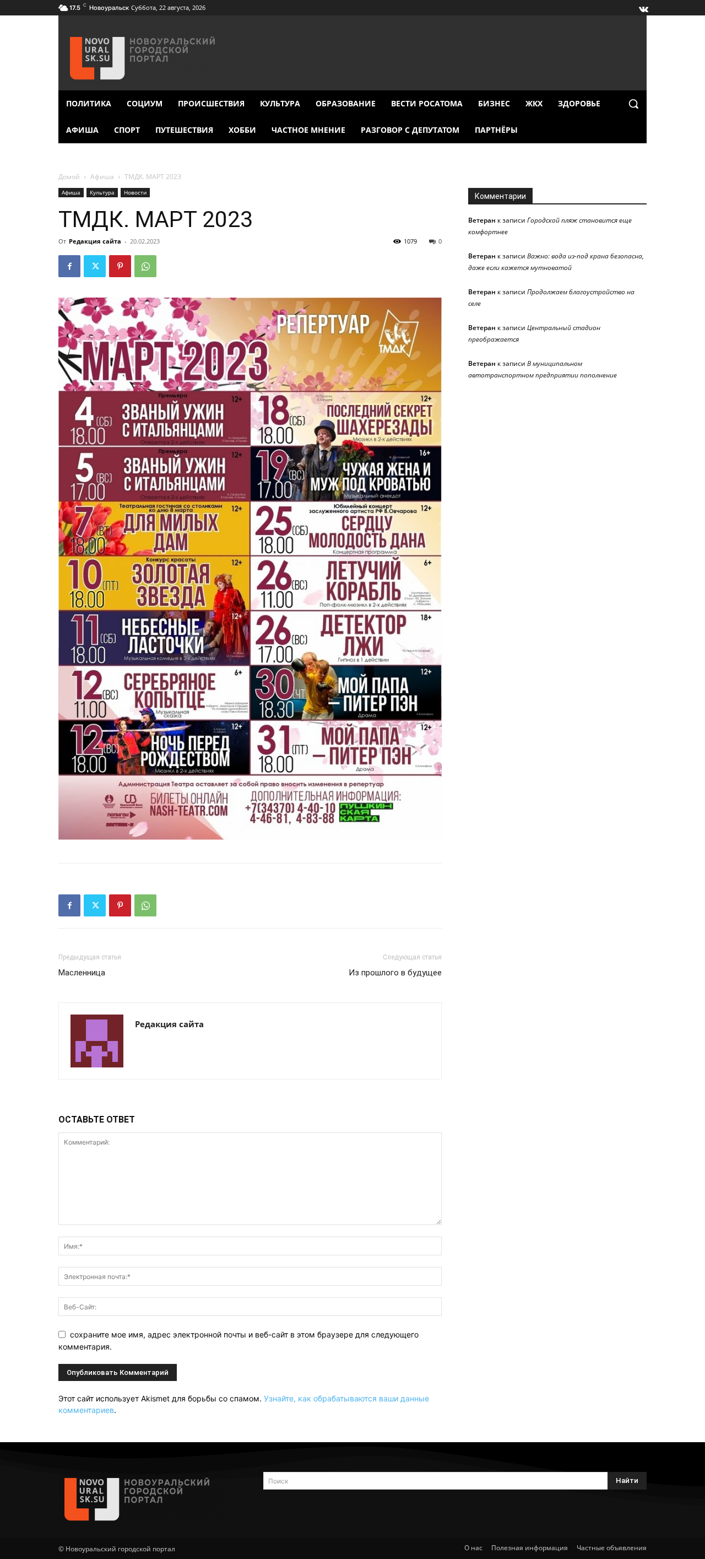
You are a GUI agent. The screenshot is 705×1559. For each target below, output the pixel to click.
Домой (69, 176)
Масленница (81, 973)
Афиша (102, 176)
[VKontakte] (643, 6)
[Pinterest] (120, 266)
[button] (633, 103)
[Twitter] (95, 266)
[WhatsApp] (145, 266)
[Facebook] (69, 266)
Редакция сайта (95, 241)
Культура (102, 192)
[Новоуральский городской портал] (147, 1499)
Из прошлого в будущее (395, 973)
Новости (135, 192)
